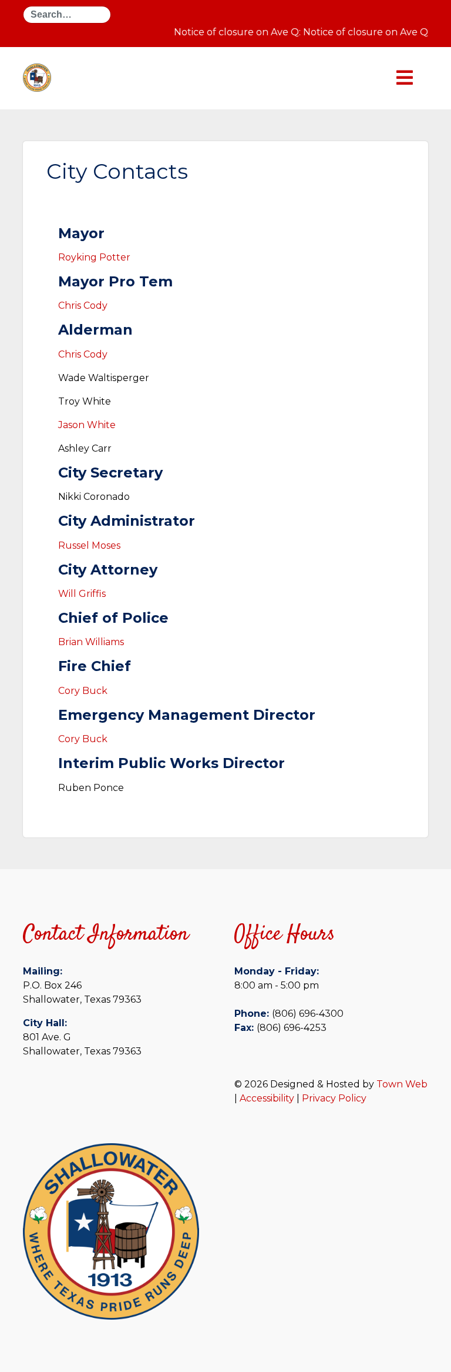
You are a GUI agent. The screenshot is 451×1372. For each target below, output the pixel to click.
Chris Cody (84, 305)
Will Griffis (82, 593)
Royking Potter (94, 257)
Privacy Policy (334, 1098)
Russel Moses (89, 545)
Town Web (402, 1084)
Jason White (87, 424)
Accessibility (267, 1098)
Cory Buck (82, 690)
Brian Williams (92, 641)
